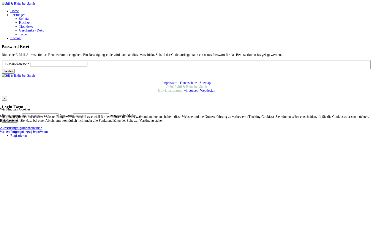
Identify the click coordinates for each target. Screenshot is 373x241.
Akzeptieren (8, 128)
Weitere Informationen (15, 132)
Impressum (40, 132)
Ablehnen (24, 128)
